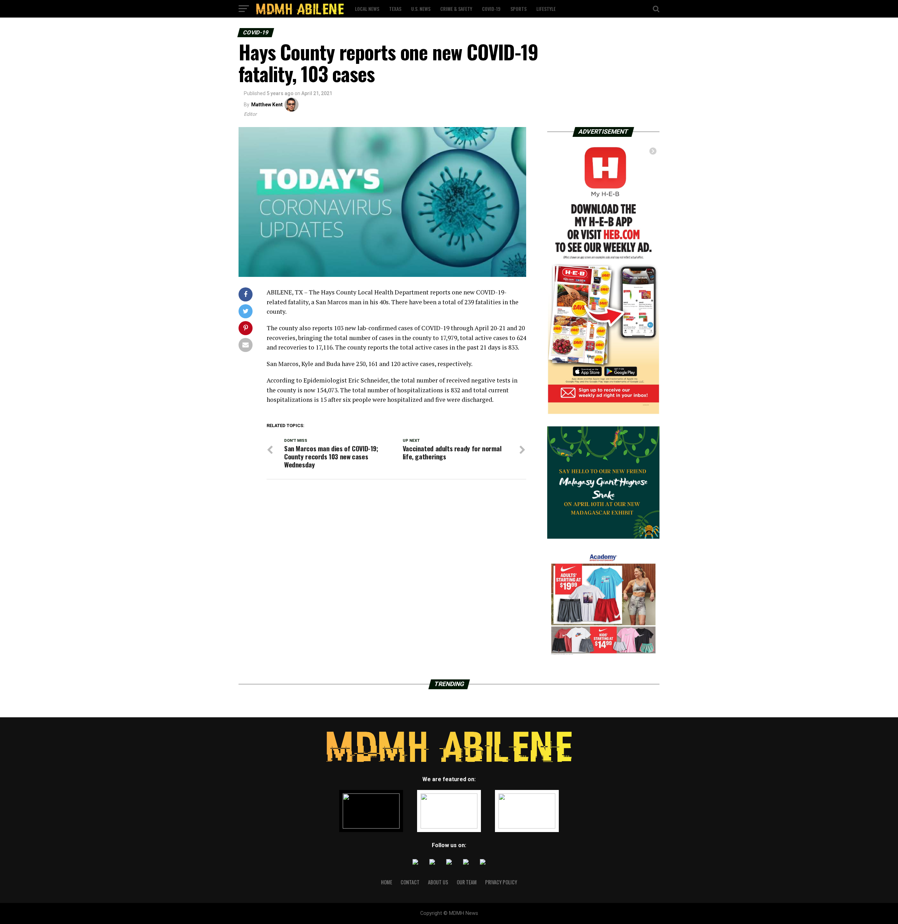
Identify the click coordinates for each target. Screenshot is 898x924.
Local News (367, 8)
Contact (410, 882)
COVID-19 (491, 8)
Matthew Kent (267, 104)
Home (386, 882)
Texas (395, 8)
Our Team (467, 882)
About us (438, 882)
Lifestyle (546, 8)
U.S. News (420, 8)
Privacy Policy (501, 882)
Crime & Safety (456, 8)
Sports (518, 8)
